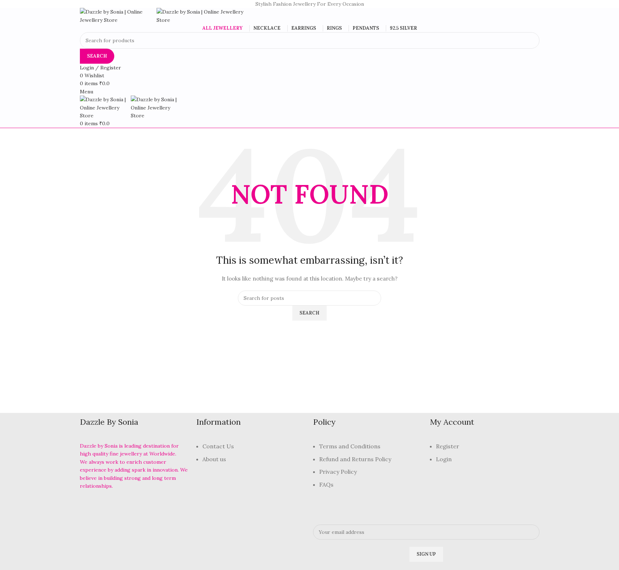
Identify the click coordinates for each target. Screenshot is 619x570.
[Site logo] (118, 15)
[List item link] (251, 456)
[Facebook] (89, 506)
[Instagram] (125, 506)
